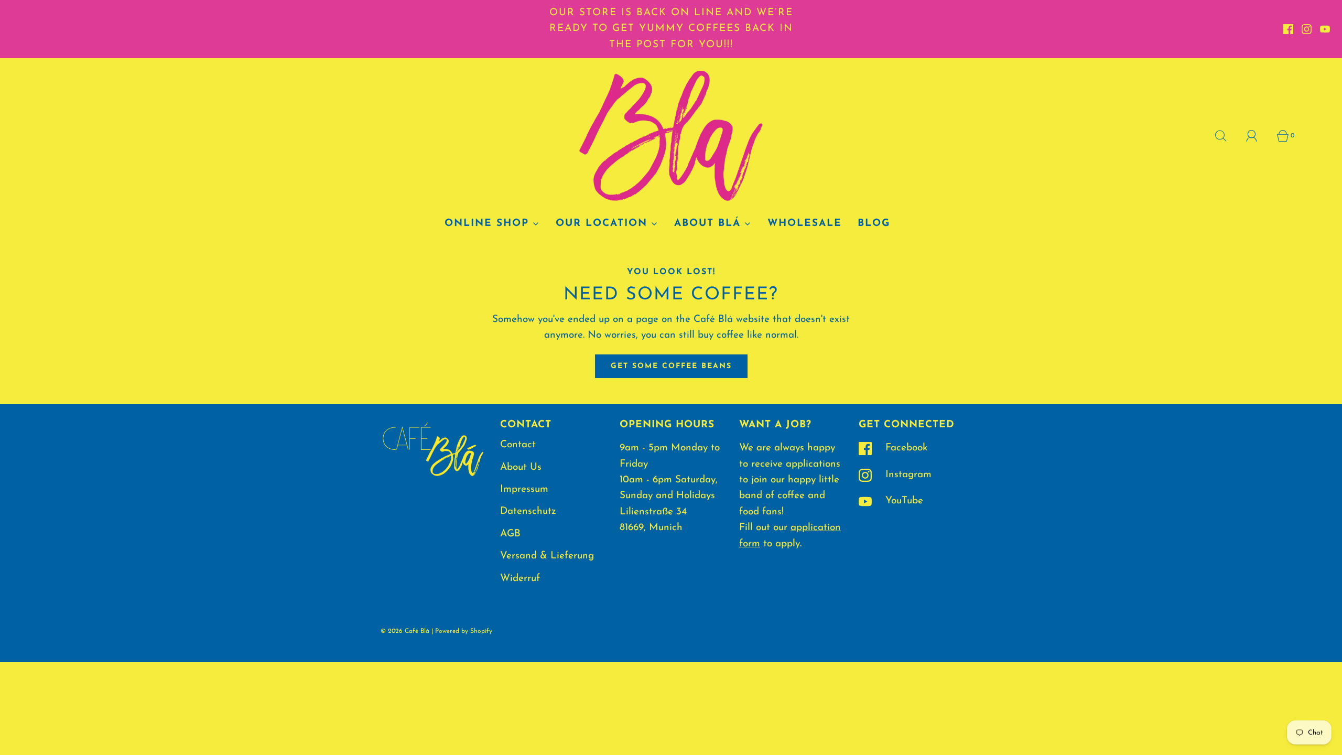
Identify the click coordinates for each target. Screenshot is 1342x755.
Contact (518, 445)
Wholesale (804, 224)
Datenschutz (528, 511)
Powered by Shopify (463, 631)
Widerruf (520, 579)
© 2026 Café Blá (405, 631)
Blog (874, 224)
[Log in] (1257, 135)
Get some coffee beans (671, 366)
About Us (521, 467)
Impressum (524, 489)
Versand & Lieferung (547, 556)
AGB (510, 534)
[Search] (1226, 135)
